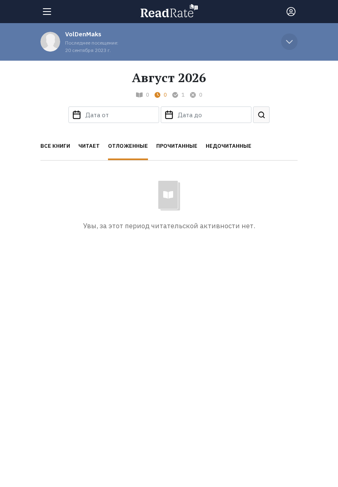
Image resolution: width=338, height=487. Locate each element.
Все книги (55, 145)
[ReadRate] (169, 10)
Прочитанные (176, 145)
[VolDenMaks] (50, 42)
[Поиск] (261, 114)
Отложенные (128, 145)
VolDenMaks (83, 34)
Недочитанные (228, 145)
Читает (89, 145)
